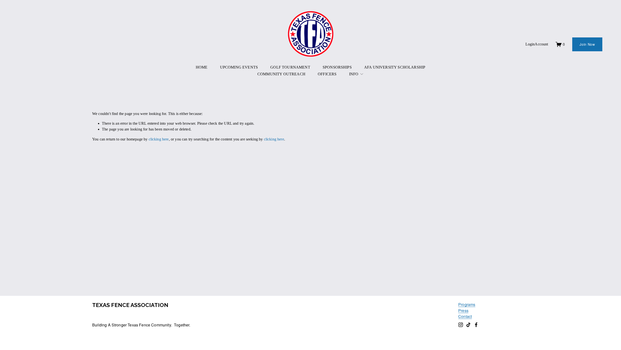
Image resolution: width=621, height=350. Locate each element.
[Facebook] (476, 324)
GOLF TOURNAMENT (290, 67)
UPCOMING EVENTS (239, 67)
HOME (202, 67)
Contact (465, 316)
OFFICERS (327, 74)
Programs (466, 304)
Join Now (587, 44)
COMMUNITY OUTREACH (281, 74)
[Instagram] (460, 324)
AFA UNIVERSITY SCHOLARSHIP (394, 67)
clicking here (159, 139)
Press (463, 310)
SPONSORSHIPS (337, 67)
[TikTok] (468, 324)
